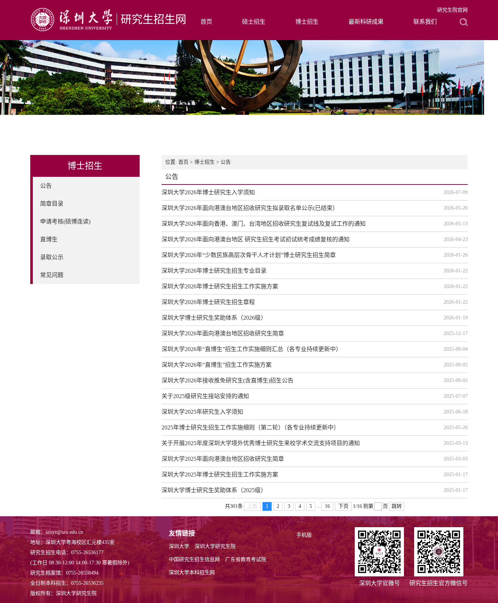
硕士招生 (253, 22)
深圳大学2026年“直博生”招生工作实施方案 (217, 365)
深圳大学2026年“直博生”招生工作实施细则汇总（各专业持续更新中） (252, 349)
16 (327, 506)
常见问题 (51, 275)
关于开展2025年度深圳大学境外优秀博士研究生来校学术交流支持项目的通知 (261, 443)
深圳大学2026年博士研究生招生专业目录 (214, 271)
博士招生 (307, 22)
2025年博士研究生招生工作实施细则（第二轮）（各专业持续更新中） (250, 427)
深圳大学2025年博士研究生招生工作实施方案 (220, 474)
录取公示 (51, 257)
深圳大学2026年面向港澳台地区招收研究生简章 (223, 333)
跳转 (397, 506)
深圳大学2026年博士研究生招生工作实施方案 (220, 286)
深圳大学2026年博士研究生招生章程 (208, 302)
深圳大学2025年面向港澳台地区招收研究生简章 (223, 459)
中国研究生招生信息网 (194, 559)
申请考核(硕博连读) (65, 221)
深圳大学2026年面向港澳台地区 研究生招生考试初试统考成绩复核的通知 (256, 239)
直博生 (49, 239)
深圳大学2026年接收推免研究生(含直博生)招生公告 (227, 380)
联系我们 (425, 22)
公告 (46, 186)
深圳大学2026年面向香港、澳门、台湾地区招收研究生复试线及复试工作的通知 (264, 224)
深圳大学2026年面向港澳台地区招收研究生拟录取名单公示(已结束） (250, 208)
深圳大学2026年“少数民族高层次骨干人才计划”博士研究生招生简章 (249, 255)
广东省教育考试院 (245, 559)
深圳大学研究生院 (215, 546)
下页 (343, 506)
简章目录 (51, 204)
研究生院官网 (452, 10)
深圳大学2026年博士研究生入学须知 (208, 192)
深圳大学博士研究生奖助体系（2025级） (214, 490)
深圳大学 (179, 546)
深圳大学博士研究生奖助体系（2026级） (214, 318)
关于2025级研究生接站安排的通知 (205, 396)
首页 (206, 22)
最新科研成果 (366, 22)
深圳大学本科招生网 (192, 572)
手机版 (304, 535)
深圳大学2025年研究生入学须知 (202, 412)
